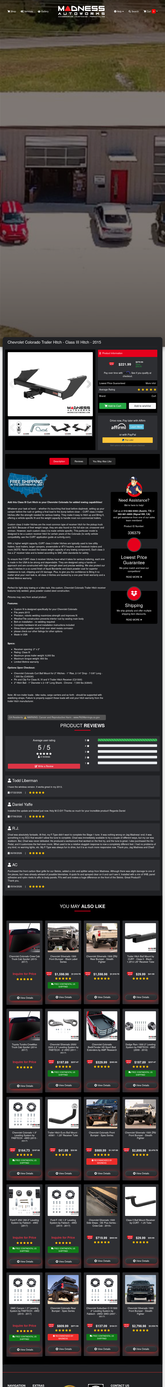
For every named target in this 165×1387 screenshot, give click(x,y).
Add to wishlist (142, 406)
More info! (151, 383)
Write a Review (45, 766)
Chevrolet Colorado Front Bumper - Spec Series (102, 1134)
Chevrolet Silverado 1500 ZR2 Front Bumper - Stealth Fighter (140, 1135)
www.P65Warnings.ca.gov (86, 717)
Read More (133, 576)
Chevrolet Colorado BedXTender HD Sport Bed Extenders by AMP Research (102, 1047)
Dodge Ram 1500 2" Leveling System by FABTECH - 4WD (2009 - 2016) (140, 1047)
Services (28, 11)
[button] (89, 384)
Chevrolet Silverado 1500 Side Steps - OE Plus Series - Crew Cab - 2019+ (102, 1222)
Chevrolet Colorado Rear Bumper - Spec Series (63, 1309)
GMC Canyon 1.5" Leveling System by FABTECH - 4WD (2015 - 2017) (24, 1310)
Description (59, 461)
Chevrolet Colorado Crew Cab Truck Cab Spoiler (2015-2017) (24, 959)
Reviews (79, 461)
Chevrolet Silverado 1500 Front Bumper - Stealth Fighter (141, 1310)
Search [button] (135, 11)
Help (119, 11)
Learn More (136, 426)
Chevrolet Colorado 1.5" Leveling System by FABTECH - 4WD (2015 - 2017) (24, 1136)
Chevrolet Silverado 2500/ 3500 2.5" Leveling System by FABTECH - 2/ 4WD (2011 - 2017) (63, 1048)
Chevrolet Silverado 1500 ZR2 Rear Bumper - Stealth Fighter (101, 959)
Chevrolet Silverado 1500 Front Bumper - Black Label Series (63, 959)
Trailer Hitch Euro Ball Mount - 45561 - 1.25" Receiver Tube (63, 1134)
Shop (13, 11)
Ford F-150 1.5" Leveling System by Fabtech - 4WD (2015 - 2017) (63, 1222)
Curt (154, 396)
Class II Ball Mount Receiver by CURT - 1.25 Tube (140, 1221)
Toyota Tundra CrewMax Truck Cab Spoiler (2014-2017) (24, 1047)
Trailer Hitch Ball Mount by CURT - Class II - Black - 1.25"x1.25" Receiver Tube (140, 959)
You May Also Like (102, 461)
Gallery (45, 11)
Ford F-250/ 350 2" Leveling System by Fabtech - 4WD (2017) (24, 1222)
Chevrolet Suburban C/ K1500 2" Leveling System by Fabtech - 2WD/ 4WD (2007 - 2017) (101, 1312)
